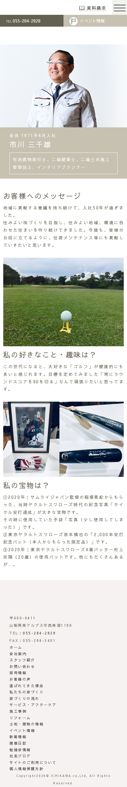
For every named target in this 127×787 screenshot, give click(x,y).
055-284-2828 (23, 20)
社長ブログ (20, 756)
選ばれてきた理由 (26, 685)
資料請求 (96, 8)
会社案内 (18, 653)
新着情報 (18, 736)
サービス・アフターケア (33, 704)
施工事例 (18, 711)
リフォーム (20, 717)
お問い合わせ (22, 666)
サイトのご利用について (33, 762)
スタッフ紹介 (22, 660)
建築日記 (18, 743)
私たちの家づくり (26, 692)
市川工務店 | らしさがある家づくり (24, 7)
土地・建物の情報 (26, 724)
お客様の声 (20, 679)
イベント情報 (92, 21)
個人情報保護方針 (26, 768)
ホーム (15, 647)
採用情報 (18, 672)
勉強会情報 (20, 749)
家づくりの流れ (24, 698)
